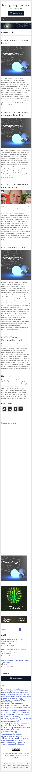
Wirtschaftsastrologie (8, 733)
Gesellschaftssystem (10, 698)
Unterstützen (22, 767)
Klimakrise (25, 710)
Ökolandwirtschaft (7, 712)
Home (5, 767)
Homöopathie (8, 714)
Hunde (3, 729)
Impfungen (22, 742)
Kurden (18, 693)
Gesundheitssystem (18, 725)
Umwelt (24, 692)
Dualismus (17, 729)
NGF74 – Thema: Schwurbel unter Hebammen (14, 186)
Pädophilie (19, 709)
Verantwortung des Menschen (10, 691)
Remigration (20, 696)
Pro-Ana (7, 720)
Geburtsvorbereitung (8, 711)
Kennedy (18, 711)
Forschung (7, 727)
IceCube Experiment (18, 689)
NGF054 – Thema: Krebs (13, 247)
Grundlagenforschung (9, 731)
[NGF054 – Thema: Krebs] (16, 251)
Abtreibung (8, 725)
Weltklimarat (11, 709)
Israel (14, 693)
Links (27, 767)
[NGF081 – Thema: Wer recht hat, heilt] (16, 47)
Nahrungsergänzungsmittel (9, 718)
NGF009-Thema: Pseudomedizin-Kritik (12, 338)
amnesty (4, 709)
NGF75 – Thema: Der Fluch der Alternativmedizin (14, 114)
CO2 (19, 705)
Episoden (10, 767)
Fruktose (27, 712)
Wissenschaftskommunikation (13, 703)
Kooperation (10, 729)
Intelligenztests (15, 700)
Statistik (19, 698)
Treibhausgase (5, 700)
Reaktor (3, 693)
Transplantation (17, 735)
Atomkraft (19, 733)
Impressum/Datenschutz (16, 769)
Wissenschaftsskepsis (8, 744)
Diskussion (24, 691)
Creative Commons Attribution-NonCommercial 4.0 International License (16, 755)
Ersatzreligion (19, 714)
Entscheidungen (20, 744)
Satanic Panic (15, 721)
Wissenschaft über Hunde (22, 727)
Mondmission (18, 695)
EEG (16, 742)
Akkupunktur (16, 716)
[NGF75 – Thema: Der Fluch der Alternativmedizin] (16, 119)
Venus (13, 742)
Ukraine (9, 693)
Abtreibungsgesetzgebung (21, 707)
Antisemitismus (6, 735)
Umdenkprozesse (6, 689)
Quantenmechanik (7, 707)
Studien (10, 694)
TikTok (22, 700)
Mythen (8, 716)
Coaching (14, 720)
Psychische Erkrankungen (9, 705)
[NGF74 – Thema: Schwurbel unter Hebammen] (16, 191)
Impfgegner (7, 723)
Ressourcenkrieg (6, 702)
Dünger (3, 695)
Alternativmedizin (12, 738)
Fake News (23, 718)
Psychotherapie (19, 712)
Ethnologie (17, 724)
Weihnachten (10, 696)
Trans (24, 695)
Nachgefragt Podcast (16, 5)
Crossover (24, 705)
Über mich (15, 767)
